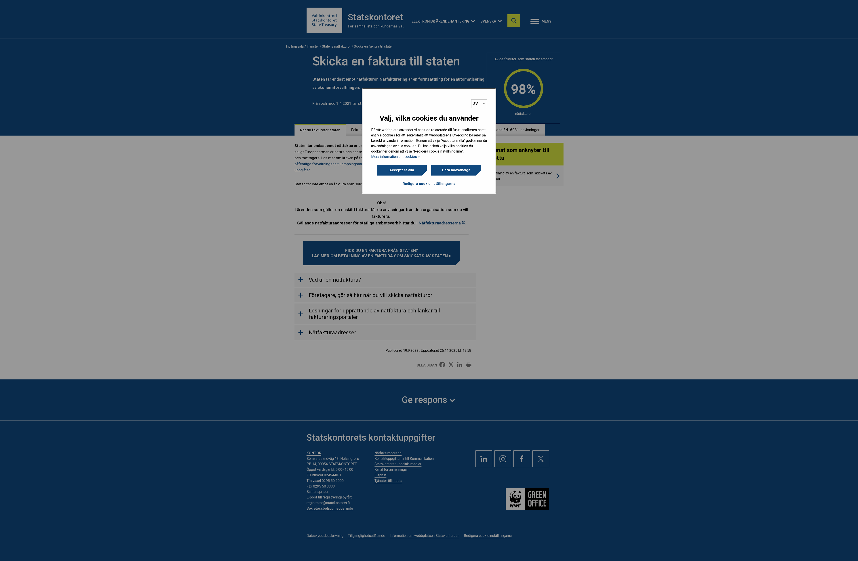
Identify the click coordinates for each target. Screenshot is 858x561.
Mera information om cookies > (395, 157)
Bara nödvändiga (456, 170)
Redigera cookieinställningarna (429, 184)
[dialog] (429, 140)
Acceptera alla (401, 170)
